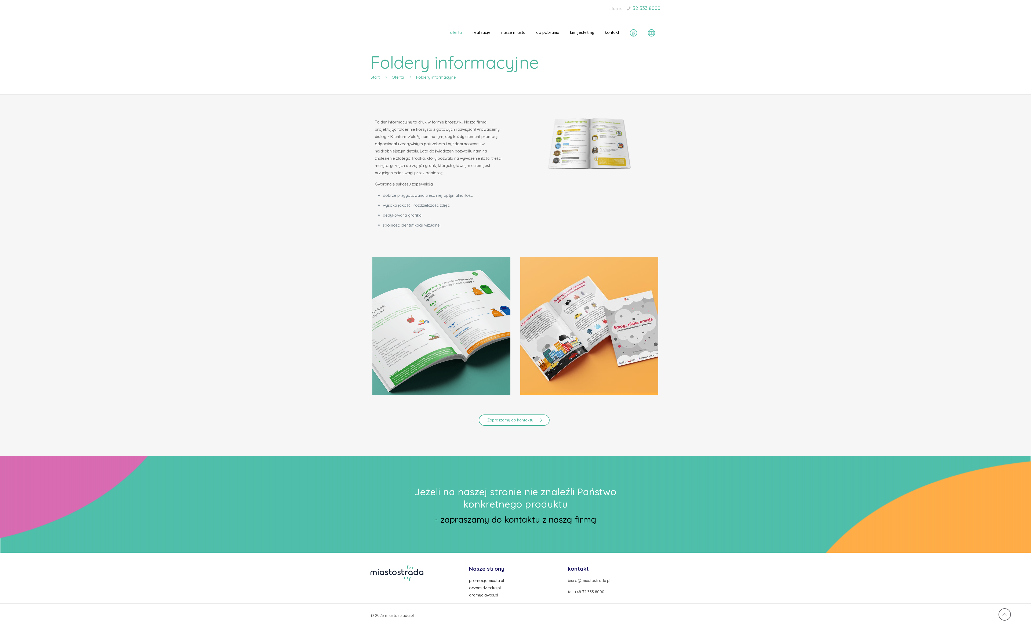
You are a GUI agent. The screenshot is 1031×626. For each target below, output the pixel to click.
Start (375, 77)
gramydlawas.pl (483, 595)
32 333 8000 (646, 8)
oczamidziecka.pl (485, 587)
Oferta (398, 77)
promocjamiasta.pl (486, 580)
